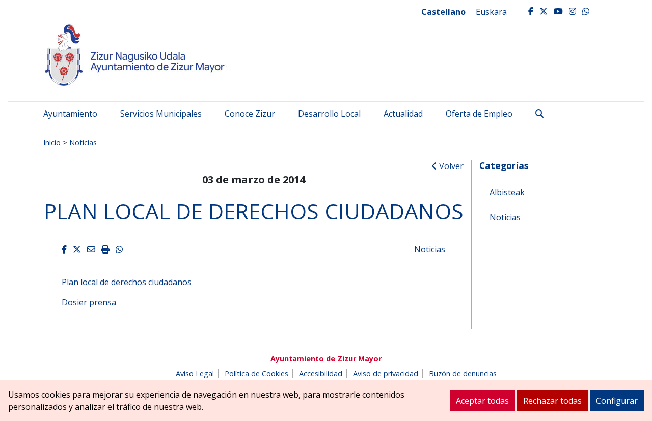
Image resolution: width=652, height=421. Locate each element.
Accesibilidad (320, 373)
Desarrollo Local (329, 113)
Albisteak (507, 192)
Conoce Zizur (250, 113)
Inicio (52, 142)
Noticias (83, 142)
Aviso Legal (195, 373)
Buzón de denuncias (463, 373)
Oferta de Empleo (479, 113)
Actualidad (403, 113)
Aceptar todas (482, 400)
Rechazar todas (552, 400)
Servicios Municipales (161, 113)
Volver (450, 166)
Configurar (617, 400)
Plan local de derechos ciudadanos (127, 282)
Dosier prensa (89, 302)
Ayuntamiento (70, 113)
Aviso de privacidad (385, 373)
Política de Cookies (256, 373)
